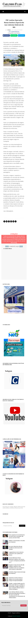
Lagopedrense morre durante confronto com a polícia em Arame (16, 553)
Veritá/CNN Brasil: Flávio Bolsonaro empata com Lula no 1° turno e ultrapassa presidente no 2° (17, 560)
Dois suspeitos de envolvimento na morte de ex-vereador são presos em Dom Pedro (17, 536)
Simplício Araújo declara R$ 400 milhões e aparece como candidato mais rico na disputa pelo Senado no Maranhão (16, 567)
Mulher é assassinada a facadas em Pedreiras (17, 541)
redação (9, 30)
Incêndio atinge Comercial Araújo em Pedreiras (17, 572)
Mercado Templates (16, 616)
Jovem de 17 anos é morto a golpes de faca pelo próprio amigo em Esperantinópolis (16, 579)
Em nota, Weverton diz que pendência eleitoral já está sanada (15, 548)
